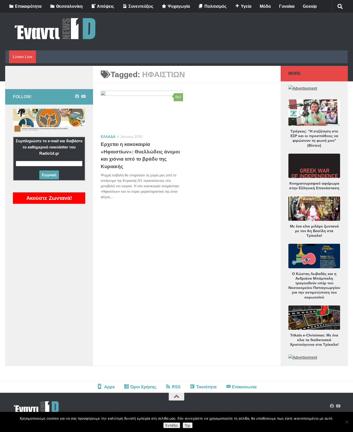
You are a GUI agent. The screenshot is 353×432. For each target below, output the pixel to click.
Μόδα (265, 6)
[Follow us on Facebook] (77, 96)
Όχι (187, 425)
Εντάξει (171, 425)
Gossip (310, 6)
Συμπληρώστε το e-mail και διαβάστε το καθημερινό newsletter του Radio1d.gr (49, 147)
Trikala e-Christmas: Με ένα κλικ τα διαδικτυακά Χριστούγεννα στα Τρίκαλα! (314, 340)
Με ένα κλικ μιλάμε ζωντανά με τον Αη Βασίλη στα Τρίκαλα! (314, 231)
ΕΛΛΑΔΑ (108, 137)
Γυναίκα (287, 6)
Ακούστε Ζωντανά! (49, 198)
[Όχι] (346, 422)
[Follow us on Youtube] (83, 96)
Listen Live (22, 56)
